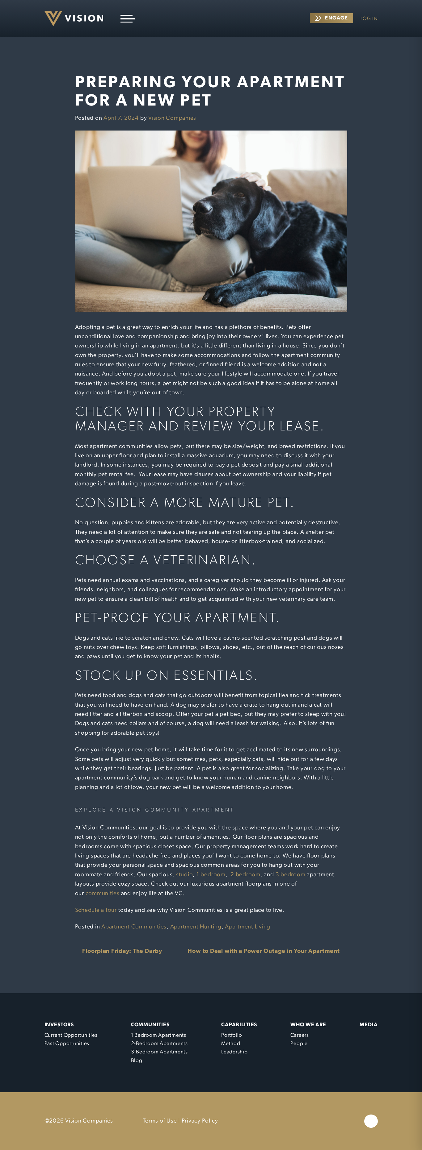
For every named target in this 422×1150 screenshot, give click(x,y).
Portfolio (231, 1035)
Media (369, 1025)
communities (103, 894)
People (299, 1043)
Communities (150, 1025)
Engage (336, 18)
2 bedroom (245, 875)
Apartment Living (247, 927)
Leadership (234, 1052)
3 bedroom (291, 875)
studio (184, 875)
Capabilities (239, 1025)
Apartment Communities (134, 927)
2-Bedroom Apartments (159, 1043)
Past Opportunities (67, 1043)
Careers (299, 1035)
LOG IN (369, 18)
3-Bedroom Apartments (159, 1052)
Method (230, 1043)
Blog (136, 1060)
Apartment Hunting (196, 927)
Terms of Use (160, 1121)
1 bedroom (211, 875)
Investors (59, 1025)
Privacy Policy (200, 1121)
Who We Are (308, 1025)
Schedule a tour (96, 910)
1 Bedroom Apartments (158, 1035)
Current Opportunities (71, 1035)
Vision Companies (172, 118)
